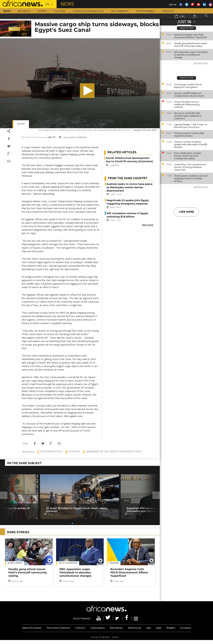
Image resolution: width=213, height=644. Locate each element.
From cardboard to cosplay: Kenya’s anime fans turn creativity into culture (188, 156)
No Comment (120, 11)
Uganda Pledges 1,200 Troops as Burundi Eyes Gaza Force (190, 125)
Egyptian (74, 451)
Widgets (170, 628)
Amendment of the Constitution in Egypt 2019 (113, 451)
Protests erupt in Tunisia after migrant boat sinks (189, 134)
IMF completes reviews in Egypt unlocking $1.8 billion (127, 215)
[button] (87, 90)
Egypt (21, 124)
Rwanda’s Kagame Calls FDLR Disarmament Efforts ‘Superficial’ (190, 36)
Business (24, 11)
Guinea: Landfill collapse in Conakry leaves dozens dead (189, 94)
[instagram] (136, 618)
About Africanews (31, 628)
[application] (80, 83)
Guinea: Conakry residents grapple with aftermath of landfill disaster (190, 144)
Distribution (116, 628)
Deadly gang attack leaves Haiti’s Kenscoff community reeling (190, 44)
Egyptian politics (51, 451)
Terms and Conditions (58, 628)
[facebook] (127, 618)
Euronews (185, 628)
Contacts (80, 628)
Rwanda (114, 563)
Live (182, 16)
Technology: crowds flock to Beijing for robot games (188, 85)
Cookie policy (97, 628)
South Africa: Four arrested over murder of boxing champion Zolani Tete (190, 167)
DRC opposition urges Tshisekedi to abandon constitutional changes (190, 55)
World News (14, 563)
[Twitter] (108, 618)
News (7, 11)
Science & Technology (88, 11)
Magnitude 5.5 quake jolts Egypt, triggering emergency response (127, 202)
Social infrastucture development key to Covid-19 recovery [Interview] (129, 159)
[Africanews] (21, 3)
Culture (60, 11)
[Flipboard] (117, 618)
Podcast (168, 11)
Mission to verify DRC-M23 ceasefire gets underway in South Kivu (188, 116)
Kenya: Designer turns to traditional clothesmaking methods (187, 104)
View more (186, 212)
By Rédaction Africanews (34, 137)
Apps (158, 628)
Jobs (148, 628)
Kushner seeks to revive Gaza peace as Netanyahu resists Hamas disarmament (129, 187)
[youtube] (99, 618)
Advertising (134, 628)
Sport (42, 11)
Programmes (145, 11)
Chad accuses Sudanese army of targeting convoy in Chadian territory (191, 178)
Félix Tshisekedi (68, 563)
